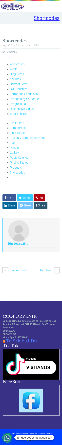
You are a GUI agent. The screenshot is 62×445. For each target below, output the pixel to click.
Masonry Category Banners (27, 137)
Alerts (14, 69)
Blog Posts (17, 74)
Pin (40, 198)
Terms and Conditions (24, 94)
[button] (7, 438)
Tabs (13, 142)
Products (16, 167)
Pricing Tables (19, 162)
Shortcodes (17, 172)
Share (10, 198)
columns (15, 79)
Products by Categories (25, 99)
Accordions (17, 64)
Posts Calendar (19, 157)
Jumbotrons (18, 128)
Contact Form (18, 84)
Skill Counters (18, 89)
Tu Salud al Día (22, 341)
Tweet (26, 198)
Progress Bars (19, 104)
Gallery (14, 152)
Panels (14, 147)
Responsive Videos (22, 109)
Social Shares (18, 113)
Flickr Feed (17, 123)
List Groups (17, 132)
